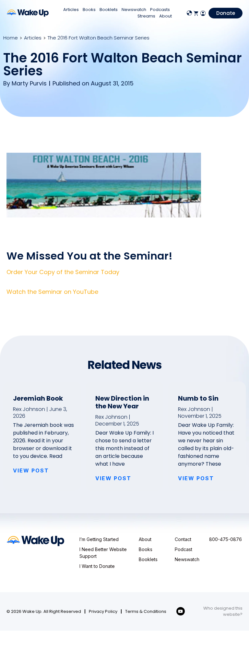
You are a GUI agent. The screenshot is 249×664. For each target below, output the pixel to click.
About (165, 16)
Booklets (109, 9)
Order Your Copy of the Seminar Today (62, 272)
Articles (71, 9)
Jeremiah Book (38, 398)
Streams (146, 16)
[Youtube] (180, 611)
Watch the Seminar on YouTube (52, 292)
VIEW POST (31, 470)
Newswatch (134, 9)
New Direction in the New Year (122, 402)
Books (89, 9)
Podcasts (160, 9)
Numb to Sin (198, 398)
